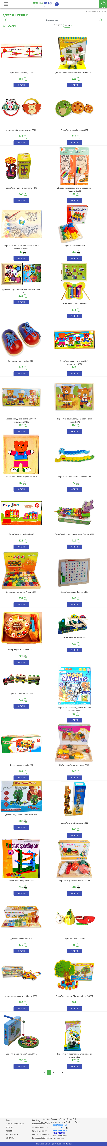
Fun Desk (36, 1120)
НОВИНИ (9, 1127)
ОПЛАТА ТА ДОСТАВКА (15, 1124)
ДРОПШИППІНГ (12, 1134)
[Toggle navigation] (6, 4)
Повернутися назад (97, 11)
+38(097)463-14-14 (59, 1125)
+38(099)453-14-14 (58, 1128)
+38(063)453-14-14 (59, 1130)
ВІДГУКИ (9, 1131)
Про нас (9, 1120)
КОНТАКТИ (10, 1138)
